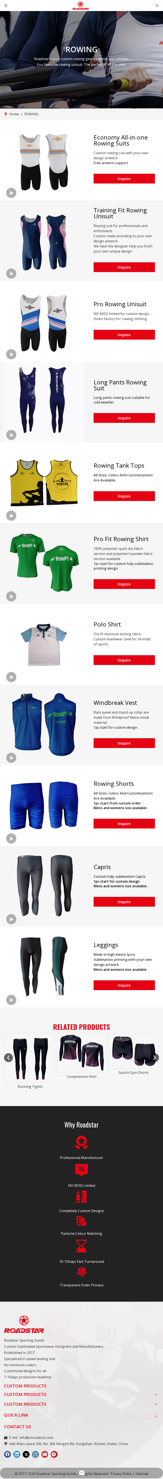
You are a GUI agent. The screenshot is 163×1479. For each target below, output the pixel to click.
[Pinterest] (54, 1454)
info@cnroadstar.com (36, 1437)
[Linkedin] (16, 1454)
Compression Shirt (30, 1076)
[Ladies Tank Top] (133, 1057)
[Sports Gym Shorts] (81, 1050)
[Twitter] (26, 1454)
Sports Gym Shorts (82, 1072)
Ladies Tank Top (133, 1086)
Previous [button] (8, 1057)
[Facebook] (7, 1454)
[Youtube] (44, 1454)
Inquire (124, 178)
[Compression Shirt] (30, 1053)
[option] (30, 1056)
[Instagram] (35, 1454)
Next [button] (154, 1057)
